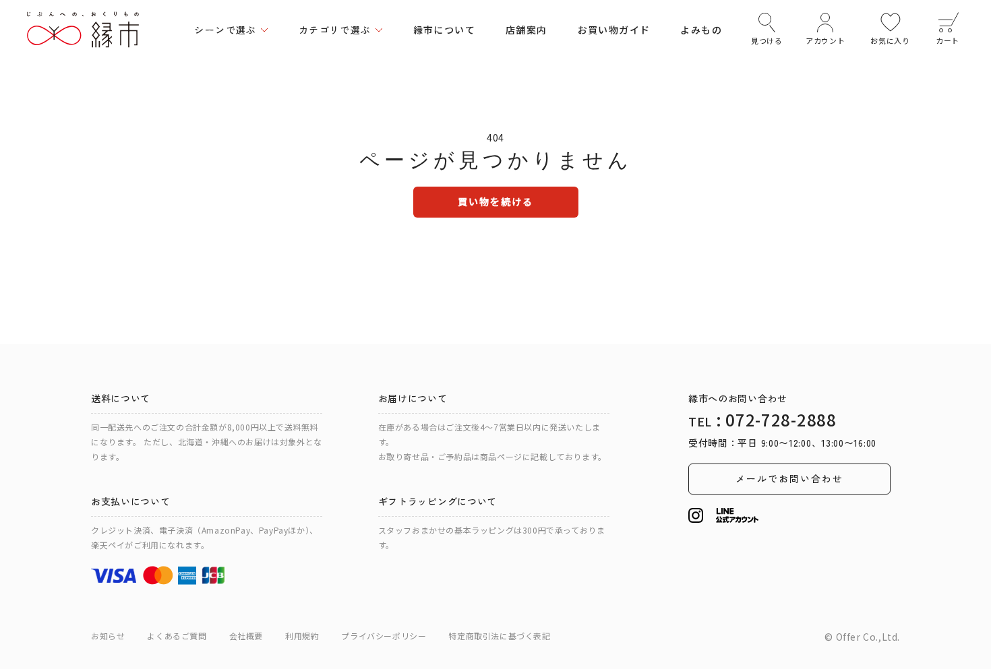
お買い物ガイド (614, 29)
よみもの (701, 29)
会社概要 (246, 635)
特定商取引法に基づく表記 (499, 635)
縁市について (444, 29)
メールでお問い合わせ (789, 478)
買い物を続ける (496, 201)
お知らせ (108, 635)
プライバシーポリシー (383, 635)
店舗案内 (526, 29)
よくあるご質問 (176, 635)
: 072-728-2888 (762, 419)
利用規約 (302, 635)
